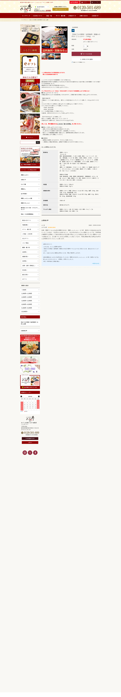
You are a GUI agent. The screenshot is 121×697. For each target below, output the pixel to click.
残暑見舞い (25, 225)
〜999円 (23, 290)
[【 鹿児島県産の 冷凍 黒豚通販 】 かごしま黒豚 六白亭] (26, 12)
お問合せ (30, 442)
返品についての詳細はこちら (79, 62)
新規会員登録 (75, 2)
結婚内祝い (25, 256)
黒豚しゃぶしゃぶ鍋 (26, 198)
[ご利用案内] (72, 15)
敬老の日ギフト (26, 220)
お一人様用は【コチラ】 (49, 147)
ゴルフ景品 (25, 243)
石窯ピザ (23, 179)
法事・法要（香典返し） (29, 265)
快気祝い (24, 270)
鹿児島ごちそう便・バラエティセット (29, 208)
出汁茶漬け (24, 193)
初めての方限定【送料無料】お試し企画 (39, 19)
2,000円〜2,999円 (26, 297)
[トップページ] (26, 15)
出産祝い (24, 252)
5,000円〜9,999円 (26, 308)
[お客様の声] (95, 15)
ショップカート (96, 2)
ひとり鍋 (23, 184)
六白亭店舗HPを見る (30, 438)
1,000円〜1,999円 (26, 293)
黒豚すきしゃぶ (25, 203)
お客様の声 (24, 330)
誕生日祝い (25, 274)
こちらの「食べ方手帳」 (64, 124)
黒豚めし (23, 189)
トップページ (24, 19)
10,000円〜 (24, 311)
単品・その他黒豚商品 (27, 214)
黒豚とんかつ (24, 175)
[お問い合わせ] (83, 15)
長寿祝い (24, 261)
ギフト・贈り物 (26, 229)
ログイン (85, 2)
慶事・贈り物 (26, 247)
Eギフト (24, 279)
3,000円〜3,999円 (26, 301)
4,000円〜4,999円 (26, 304)
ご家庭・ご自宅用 (27, 234)
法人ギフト (25, 238)
